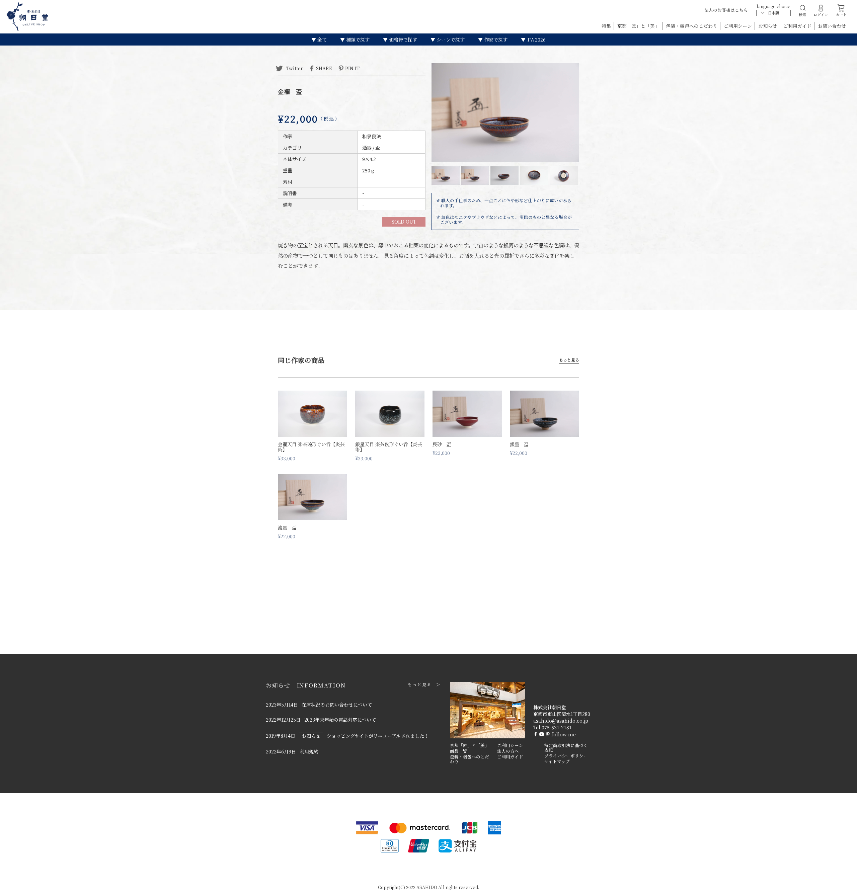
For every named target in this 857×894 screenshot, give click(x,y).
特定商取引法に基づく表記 (566, 748)
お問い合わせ (832, 25)
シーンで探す (450, 39)
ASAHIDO (426, 887)
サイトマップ (557, 761)
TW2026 (536, 39)
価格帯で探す (402, 39)
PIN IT (352, 68)
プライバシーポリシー (566, 755)
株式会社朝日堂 (549, 707)
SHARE (324, 68)
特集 (607, 25)
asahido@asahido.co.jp (560, 720)
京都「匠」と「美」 (639, 25)
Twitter (294, 68)
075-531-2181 (557, 727)
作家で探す (495, 39)
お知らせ (768, 25)
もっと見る (569, 359)
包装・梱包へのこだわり (692, 25)
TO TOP (841, 884)
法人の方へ (508, 751)
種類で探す (357, 39)
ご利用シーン (738, 25)
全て (321, 39)
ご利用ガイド (798, 25)
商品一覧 (458, 751)
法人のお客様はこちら (726, 10)
